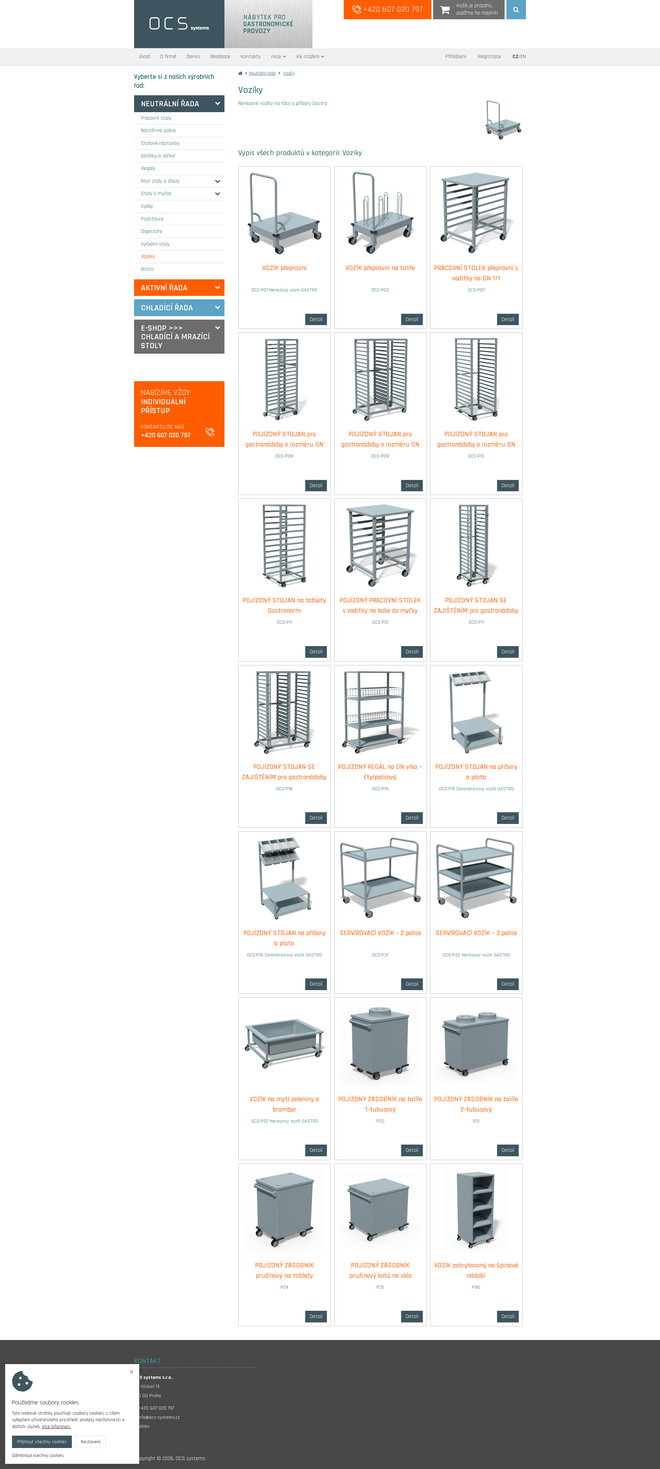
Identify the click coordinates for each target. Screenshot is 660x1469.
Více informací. (56, 1427)
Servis (193, 56)
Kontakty (251, 56)
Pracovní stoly (156, 118)
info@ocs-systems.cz (159, 1417)
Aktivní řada (164, 288)
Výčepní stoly (155, 244)
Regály (148, 168)
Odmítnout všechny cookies (38, 1455)
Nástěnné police (158, 130)
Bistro (147, 269)
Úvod (144, 56)
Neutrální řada (170, 104)
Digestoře (151, 231)
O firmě (168, 56)
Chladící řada (167, 308)
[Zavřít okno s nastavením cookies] (131, 1373)
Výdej (147, 206)
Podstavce (152, 219)
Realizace (220, 56)
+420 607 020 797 (392, 9)
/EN (519, 56)
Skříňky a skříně (158, 156)
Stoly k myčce (156, 193)
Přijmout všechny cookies (42, 1442)
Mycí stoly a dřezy (160, 181)
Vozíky (148, 256)
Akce (276, 56)
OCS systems (190, 1458)
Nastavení (90, 1442)
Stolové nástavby (160, 143)
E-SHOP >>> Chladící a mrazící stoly (175, 337)
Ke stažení (308, 56)
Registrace (489, 56)
